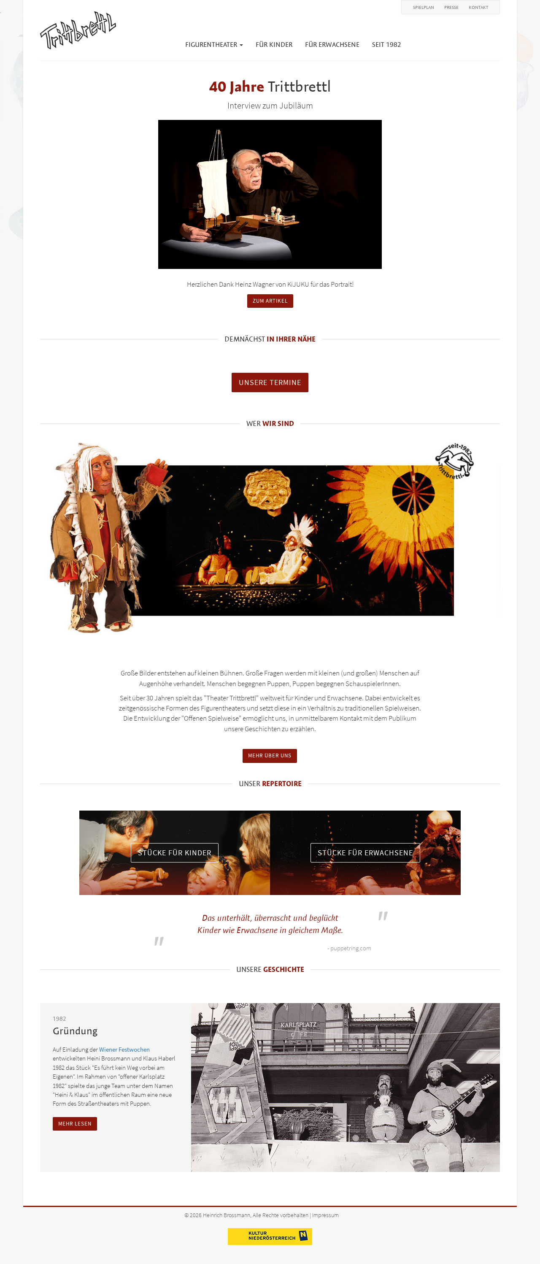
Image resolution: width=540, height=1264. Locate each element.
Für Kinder (274, 45)
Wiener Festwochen (124, 1049)
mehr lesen (75, 1123)
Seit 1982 (386, 45)
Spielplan (423, 7)
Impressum (325, 1215)
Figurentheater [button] (212, 45)
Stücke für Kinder (174, 853)
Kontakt (478, 7)
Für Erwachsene (332, 45)
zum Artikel (270, 300)
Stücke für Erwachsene (365, 853)
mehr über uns (270, 755)
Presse (451, 7)
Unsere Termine (270, 382)
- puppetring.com (349, 948)
